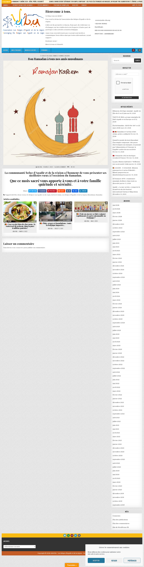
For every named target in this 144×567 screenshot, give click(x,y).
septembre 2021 (119, 414)
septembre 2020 (119, 459)
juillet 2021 (117, 421)
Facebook (43, 191)
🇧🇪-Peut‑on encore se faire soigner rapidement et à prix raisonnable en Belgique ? (91, 216)
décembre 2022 (118, 357)
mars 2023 (116, 345)
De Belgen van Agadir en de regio (39, 195)
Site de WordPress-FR (121, 527)
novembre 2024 (118, 269)
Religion (67, 55)
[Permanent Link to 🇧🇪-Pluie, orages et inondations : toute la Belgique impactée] (55, 211)
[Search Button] (139, 50)
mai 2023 (116, 338)
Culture (29, 207)
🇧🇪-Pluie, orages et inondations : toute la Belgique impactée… (55, 224)
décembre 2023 (118, 311)
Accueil (5, 50)
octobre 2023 (117, 319)
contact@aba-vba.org (102, 20)
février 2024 (117, 304)
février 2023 (117, 349)
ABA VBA (39, 167)
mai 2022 (116, 383)
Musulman (91, 195)
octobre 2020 (118, 455)
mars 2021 (116, 436)
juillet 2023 (117, 330)
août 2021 (116, 417)
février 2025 (117, 258)
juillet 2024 (117, 285)
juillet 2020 (117, 467)
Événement (44, 50)
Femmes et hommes (58, 55)
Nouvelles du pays (30, 50)
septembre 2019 (119, 505)
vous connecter (17, 247)
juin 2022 (116, 380)
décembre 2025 (118, 224)
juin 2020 (116, 471)
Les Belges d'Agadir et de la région (74, 195)
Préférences (132, 560)
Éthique (103, 207)
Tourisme (29, 214)
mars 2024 (116, 300)
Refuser (114, 560)
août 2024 (116, 281)
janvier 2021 (117, 444)
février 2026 (117, 216)
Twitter (33, 191)
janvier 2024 (117, 307)
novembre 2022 (118, 361)
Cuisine (20, 207)
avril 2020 (116, 478)
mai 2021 (116, 429)
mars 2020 (116, 482)
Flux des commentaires (121, 523)
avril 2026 (116, 209)
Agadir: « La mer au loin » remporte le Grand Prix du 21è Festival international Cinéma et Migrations (126, 189)
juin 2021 (116, 425)
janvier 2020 (117, 490)
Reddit (62, 191)
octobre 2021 (117, 410)
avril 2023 (116, 342)
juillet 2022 (117, 376)
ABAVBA (5, 5)
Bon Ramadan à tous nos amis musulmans (55, 59)
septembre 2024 (119, 277)
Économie (45, 209)
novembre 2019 (118, 497)
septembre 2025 (119, 232)
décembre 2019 (118, 493)
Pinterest (53, 191)
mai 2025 (116, 247)
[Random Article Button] (133, 50)
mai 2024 (116, 292)
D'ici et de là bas (47, 55)
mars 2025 (116, 254)
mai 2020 (116, 474)
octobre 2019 (117, 501)
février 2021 (117, 440)
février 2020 (117, 486)
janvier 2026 (117, 220)
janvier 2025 (117, 262)
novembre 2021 (118, 406)
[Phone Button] (68, 535)
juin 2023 (116, 334)
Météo (53, 209)
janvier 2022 (117, 398)
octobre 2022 (117, 364)
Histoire (13, 212)
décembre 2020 (118, 448)
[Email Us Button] (64, 535)
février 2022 (117, 395)
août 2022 (116, 372)
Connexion (116, 516)
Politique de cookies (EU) (61, 5)
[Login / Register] (136, 50)
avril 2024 (116, 296)
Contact (84, 5)
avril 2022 (116, 387)
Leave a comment (61, 167)
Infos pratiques (16, 50)
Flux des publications (120, 520)
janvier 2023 (117, 353)
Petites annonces (43, 5)
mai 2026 (116, 205)
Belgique (12, 207)
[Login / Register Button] (75, 535)
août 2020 (116, 463)
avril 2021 (116, 433)
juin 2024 (116, 288)
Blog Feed (75, 5)
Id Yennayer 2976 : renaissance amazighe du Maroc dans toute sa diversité (125, 181)
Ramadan (99, 195)
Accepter (96, 560)
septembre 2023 (119, 323)
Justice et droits (99, 209)
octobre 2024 (117, 273)
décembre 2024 (118, 266)
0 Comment (32, 221)
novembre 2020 (118, 452)
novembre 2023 (118, 315)
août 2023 (116, 326)
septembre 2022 (119, 368)
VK (69, 191)
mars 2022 (116, 391)
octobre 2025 (117, 228)
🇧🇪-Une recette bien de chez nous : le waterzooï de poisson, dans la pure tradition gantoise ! (20, 226)
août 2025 (116, 235)
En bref (54, 195)
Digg (76, 191)
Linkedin (84, 191)
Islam (59, 195)
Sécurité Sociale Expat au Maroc (23, 5)
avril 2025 (116, 251)
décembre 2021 (118, 402)
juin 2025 (116, 243)
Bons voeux (22, 195)
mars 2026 (116, 213)
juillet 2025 (117, 239)
